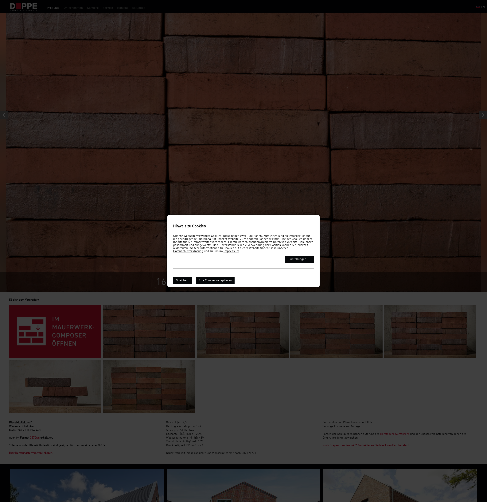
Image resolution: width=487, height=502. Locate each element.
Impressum (231, 251)
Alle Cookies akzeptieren (215, 280)
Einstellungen (297, 259)
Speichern (182, 280)
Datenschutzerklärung (188, 251)
